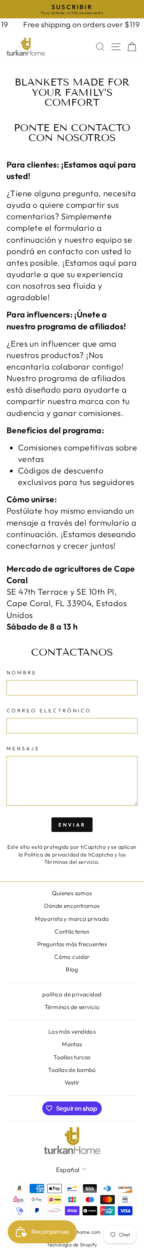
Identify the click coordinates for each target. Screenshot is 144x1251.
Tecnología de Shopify (72, 1244)
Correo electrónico (49, 710)
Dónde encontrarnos (71, 905)
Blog (72, 969)
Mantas (72, 1044)
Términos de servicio (72, 1007)
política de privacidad (71, 994)
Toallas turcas (72, 1057)
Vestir (72, 1082)
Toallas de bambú (72, 1069)
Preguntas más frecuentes (72, 944)
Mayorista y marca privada (72, 918)
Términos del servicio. (71, 861)
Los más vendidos (72, 1031)
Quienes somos (72, 893)
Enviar (71, 825)
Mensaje (23, 748)
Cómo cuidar (72, 956)
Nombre (22, 672)
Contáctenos (72, 931)
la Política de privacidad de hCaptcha (66, 854)
